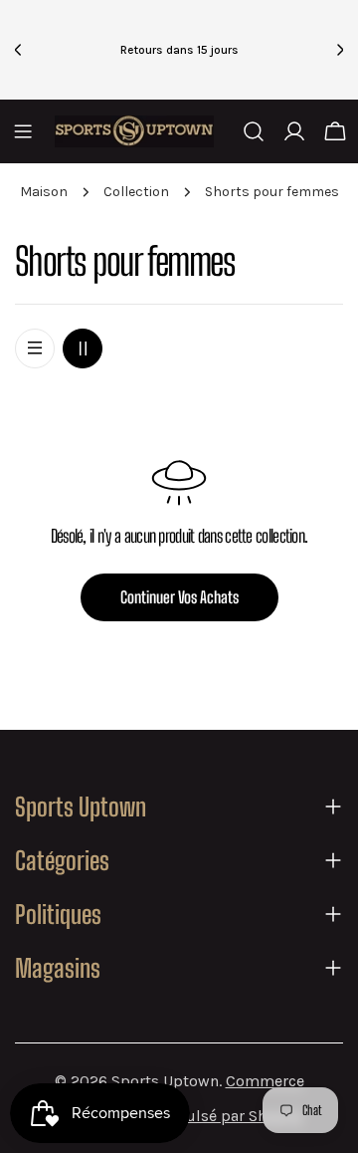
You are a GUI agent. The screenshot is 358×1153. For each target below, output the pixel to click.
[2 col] (82, 348)
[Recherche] (253, 131)
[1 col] (35, 348)
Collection (136, 191)
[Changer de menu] (23, 131)
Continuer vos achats (179, 596)
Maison (44, 191)
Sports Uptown (165, 1080)
